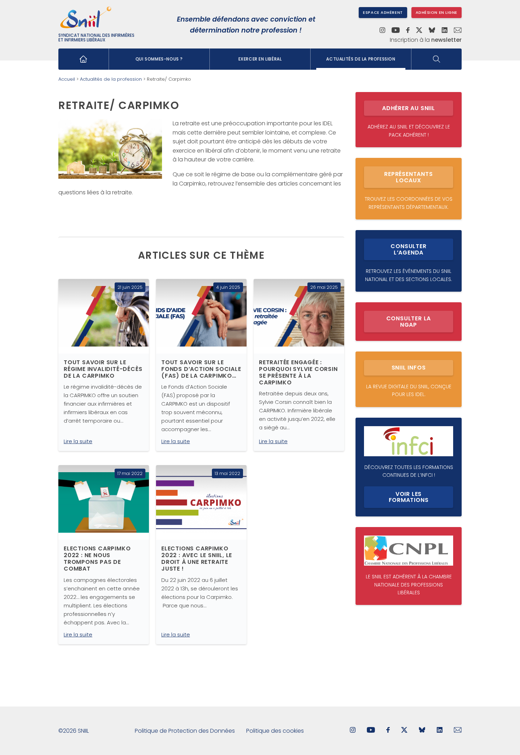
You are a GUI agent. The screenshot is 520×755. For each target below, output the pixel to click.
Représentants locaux (408, 177)
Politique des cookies (275, 731)
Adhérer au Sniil (408, 108)
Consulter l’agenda (408, 249)
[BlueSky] (432, 30)
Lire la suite (78, 441)
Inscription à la (426, 40)
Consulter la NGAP (408, 321)
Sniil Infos (409, 368)
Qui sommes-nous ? (159, 59)
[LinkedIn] (444, 30)
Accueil (66, 79)
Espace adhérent (383, 12)
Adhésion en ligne (436, 12)
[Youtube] (396, 30)
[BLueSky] (422, 731)
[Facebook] (408, 30)
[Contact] (458, 30)
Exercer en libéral (260, 59)
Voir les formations (409, 497)
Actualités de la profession (360, 59)
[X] (419, 30)
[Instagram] (382, 30)
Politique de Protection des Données (185, 731)
